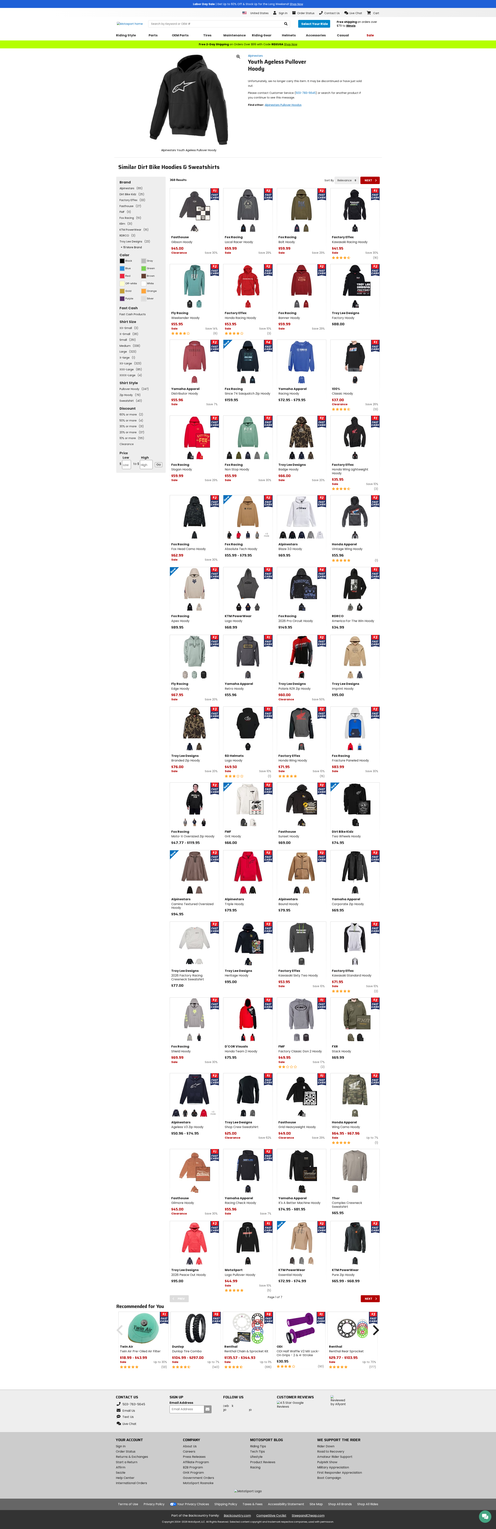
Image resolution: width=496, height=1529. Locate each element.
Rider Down (325, 1446)
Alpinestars (255, 56)
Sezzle (120, 1472)
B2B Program (193, 1467)
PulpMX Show (327, 1462)
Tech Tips (257, 1451)
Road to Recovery (330, 1451)
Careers (189, 1451)
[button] (353, 13)
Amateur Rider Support (334, 1456)
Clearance (127, 444)
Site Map (316, 1504)
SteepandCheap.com (308, 1515)
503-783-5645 (306, 93)
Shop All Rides (367, 1504)
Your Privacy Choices (193, 1504)
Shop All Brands (340, 1504)
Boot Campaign (329, 1478)
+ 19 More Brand (131, 247)
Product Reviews (262, 1462)
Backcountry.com (237, 1515)
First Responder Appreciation (339, 1472)
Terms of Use (128, 1504)
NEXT (368, 180)
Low (124, 460)
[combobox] (347, 180)
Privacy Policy (154, 1504)
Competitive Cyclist (271, 1515)
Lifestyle (256, 1456)
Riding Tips (258, 1446)
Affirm (120, 1467)
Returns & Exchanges (132, 1456)
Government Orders (198, 1478)
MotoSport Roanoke (198, 1483)
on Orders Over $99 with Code (248, 44)
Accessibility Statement (286, 1504)
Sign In (121, 1446)
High (141, 460)
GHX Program (193, 1472)
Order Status (125, 1451)
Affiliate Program (196, 1462)
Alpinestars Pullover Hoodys (283, 105)
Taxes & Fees (253, 1504)
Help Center (125, 1478)
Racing (255, 1467)
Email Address (181, 1403)
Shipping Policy (225, 1504)
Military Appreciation (333, 1467)
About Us (190, 1446)
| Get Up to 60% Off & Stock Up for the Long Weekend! (248, 4)
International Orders (131, 1483)
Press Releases (194, 1456)
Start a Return (126, 1462)
